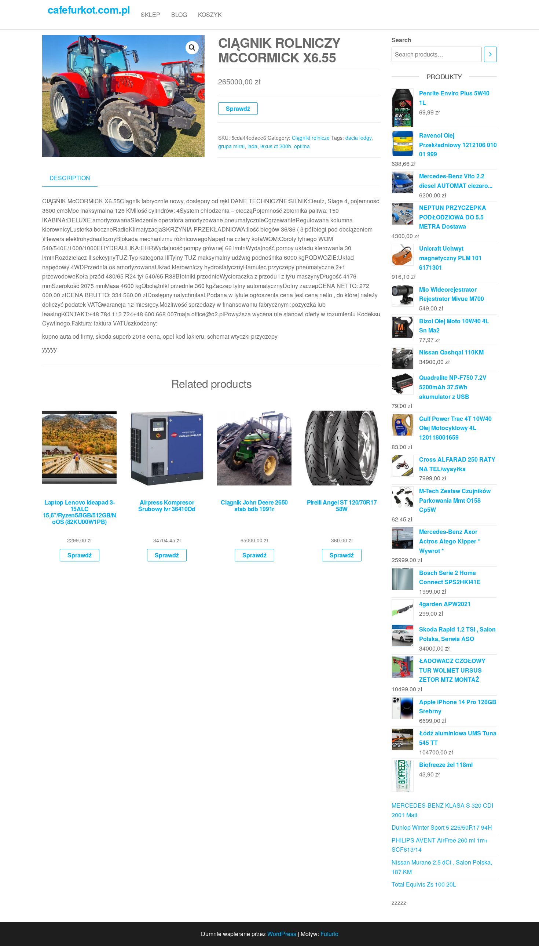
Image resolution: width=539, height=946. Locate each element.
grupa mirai (231, 146)
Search (401, 40)
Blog (179, 14)
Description (70, 178)
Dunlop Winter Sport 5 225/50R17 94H (442, 827)
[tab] (75, 178)
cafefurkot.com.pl (89, 9)
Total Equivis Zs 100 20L (424, 884)
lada (252, 146)
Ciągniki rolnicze (311, 137)
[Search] (490, 54)
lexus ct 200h (275, 146)
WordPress (281, 933)
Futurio (329, 933)
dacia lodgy (358, 137)
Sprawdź (238, 108)
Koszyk (210, 14)
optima (302, 146)
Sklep (150, 14)
